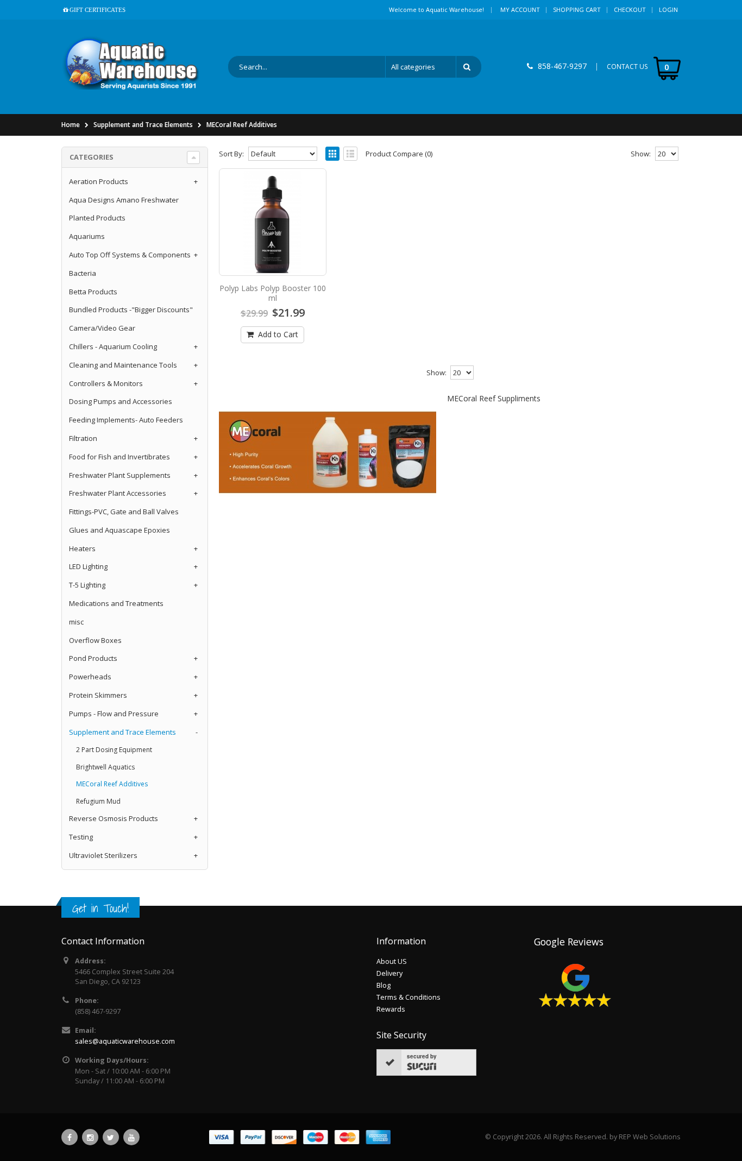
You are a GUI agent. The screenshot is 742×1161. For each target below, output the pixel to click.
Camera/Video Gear (102, 328)
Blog (383, 985)
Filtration (83, 438)
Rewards (390, 1009)
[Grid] (332, 154)
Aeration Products (98, 181)
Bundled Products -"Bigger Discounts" (131, 309)
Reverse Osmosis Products (113, 818)
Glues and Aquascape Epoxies (119, 530)
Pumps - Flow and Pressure (114, 713)
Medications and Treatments (116, 603)
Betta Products (93, 291)
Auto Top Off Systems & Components (130, 255)
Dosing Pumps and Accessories (120, 401)
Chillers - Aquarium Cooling (113, 346)
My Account (520, 9)
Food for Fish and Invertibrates (119, 457)
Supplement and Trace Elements (143, 124)
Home (70, 124)
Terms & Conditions (408, 997)
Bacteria (82, 273)
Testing (81, 837)
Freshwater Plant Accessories (117, 493)
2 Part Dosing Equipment (114, 749)
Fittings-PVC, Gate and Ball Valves (124, 511)
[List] (350, 154)
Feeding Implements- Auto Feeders (126, 420)
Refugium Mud (98, 801)
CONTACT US (627, 66)
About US (391, 961)
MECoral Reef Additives (241, 124)
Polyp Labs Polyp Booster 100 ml (272, 293)
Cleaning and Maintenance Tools (123, 365)
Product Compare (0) (399, 154)
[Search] (468, 67)
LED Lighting (88, 566)
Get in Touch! (100, 908)
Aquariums (87, 236)
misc (76, 622)
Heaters (82, 548)
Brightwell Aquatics (105, 767)
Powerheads (90, 677)
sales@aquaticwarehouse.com (125, 1041)
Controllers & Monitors (106, 383)
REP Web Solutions (650, 1136)
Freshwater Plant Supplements (120, 475)
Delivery (389, 973)
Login (668, 9)
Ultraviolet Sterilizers (103, 855)
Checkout (630, 9)
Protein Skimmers (98, 695)
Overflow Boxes (95, 640)
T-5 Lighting (87, 585)
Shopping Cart (577, 9)
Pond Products (93, 658)
